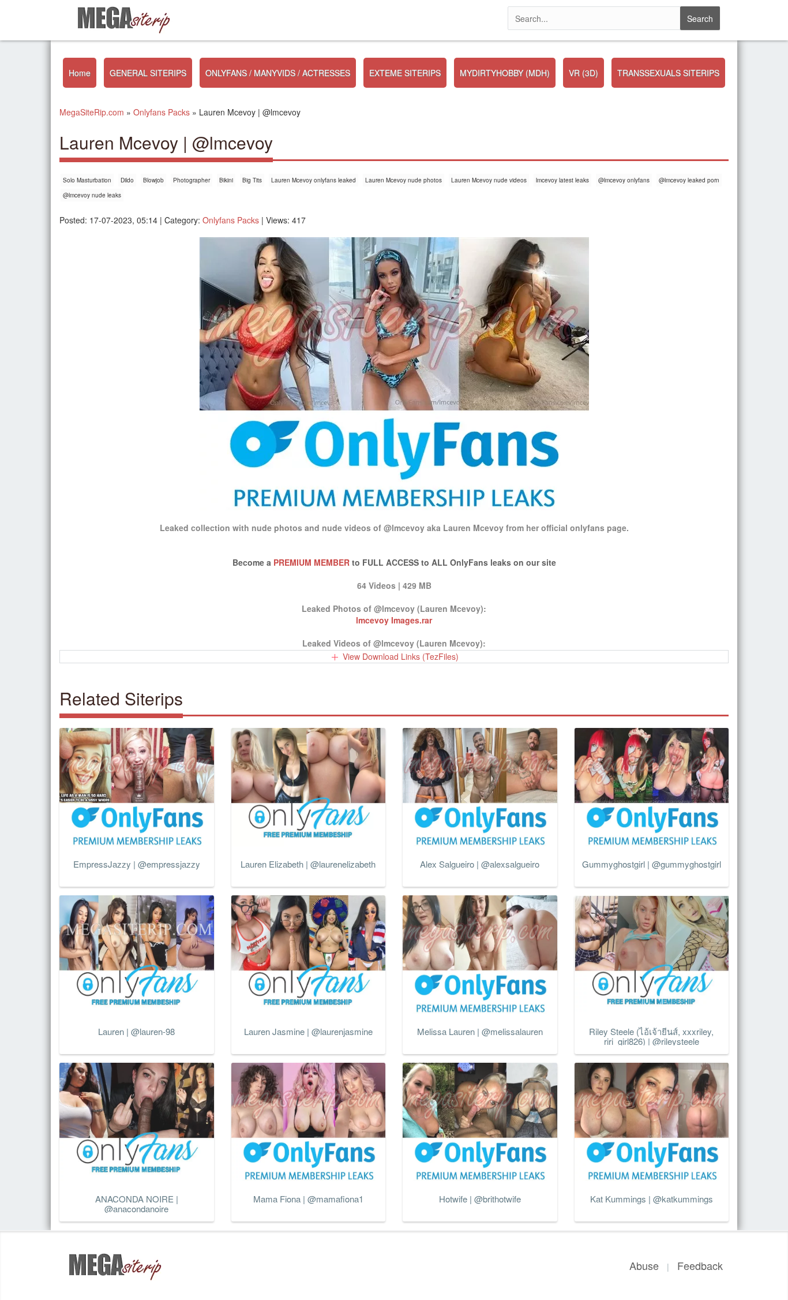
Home (80, 73)
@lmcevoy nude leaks (92, 195)
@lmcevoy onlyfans (624, 180)
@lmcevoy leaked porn (689, 180)
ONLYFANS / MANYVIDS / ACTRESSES (277, 73)
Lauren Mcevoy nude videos (489, 180)
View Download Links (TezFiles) (401, 656)
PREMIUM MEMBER (311, 562)
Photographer (191, 180)
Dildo (127, 180)
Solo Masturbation (87, 180)
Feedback (700, 1265)
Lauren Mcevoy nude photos (403, 180)
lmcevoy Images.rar (394, 620)
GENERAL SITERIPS (148, 73)
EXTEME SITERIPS (405, 73)
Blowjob (153, 180)
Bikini (226, 180)
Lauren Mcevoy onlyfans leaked (313, 180)
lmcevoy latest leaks (562, 180)
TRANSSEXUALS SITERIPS (668, 73)
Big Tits (252, 180)
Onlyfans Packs (230, 220)
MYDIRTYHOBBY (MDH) (505, 73)
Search (700, 18)
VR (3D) (583, 73)
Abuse (644, 1265)
